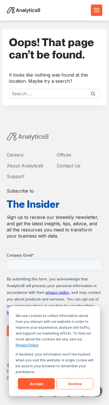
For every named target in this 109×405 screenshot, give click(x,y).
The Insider (33, 204)
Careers (15, 155)
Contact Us (68, 166)
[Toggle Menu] (96, 10)
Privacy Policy (27, 345)
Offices (64, 155)
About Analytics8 (25, 166)
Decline (75, 384)
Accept (36, 384)
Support (15, 176)
